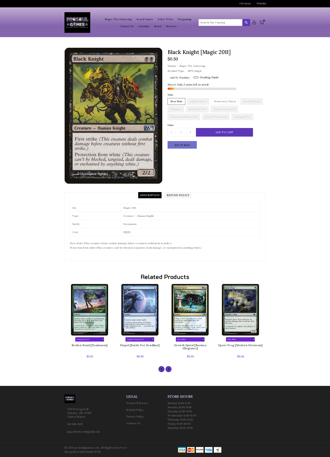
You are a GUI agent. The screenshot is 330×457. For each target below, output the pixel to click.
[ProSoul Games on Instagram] (72, 3)
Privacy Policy (135, 416)
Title (170, 94)
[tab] (150, 195)
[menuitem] (118, 19)
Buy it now (182, 145)
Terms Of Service (137, 403)
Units (171, 125)
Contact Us (133, 423)
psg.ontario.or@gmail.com (83, 431)
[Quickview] (70, 357)
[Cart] (262, 22)
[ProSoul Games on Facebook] (59, 3)
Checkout (245, 3)
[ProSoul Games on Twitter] (66, 3)
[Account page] (254, 22)
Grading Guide (209, 77)
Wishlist (261, 3)
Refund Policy (135, 409)
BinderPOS (93, 451)
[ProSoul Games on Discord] (79, 3)
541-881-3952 (75, 424)
